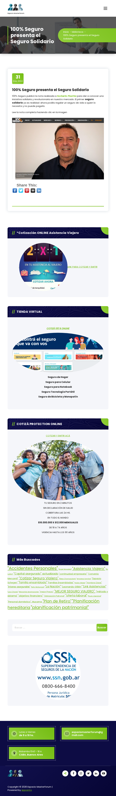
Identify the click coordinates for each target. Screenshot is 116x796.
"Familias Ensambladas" (61, 582)
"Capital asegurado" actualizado (36, 574)
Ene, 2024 (18, 78)
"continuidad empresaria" (73, 573)
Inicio (66, 31)
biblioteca (77, 31)
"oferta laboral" (76, 596)
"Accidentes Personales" (33, 568)
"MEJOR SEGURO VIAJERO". (74, 591)
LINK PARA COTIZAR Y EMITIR (82, 266)
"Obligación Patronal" (54, 596)
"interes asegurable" (19, 586)
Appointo (26, 790)
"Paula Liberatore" (94, 596)
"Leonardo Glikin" (71, 586)
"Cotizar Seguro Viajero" (38, 578)
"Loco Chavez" (13, 592)
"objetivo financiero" (30, 595)
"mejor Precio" (46, 591)
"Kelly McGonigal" (37, 587)
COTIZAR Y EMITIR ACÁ (58, 435)
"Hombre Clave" (94, 582)
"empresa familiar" (84, 579)
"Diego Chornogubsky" (67, 579)
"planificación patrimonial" (60, 607)
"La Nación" (53, 587)
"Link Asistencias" (94, 587)
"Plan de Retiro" (57, 601)
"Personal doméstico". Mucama (25, 601)
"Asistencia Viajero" (88, 568)
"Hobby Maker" (79, 583)
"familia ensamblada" (32, 582)
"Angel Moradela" (65, 569)
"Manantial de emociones (29, 592)
